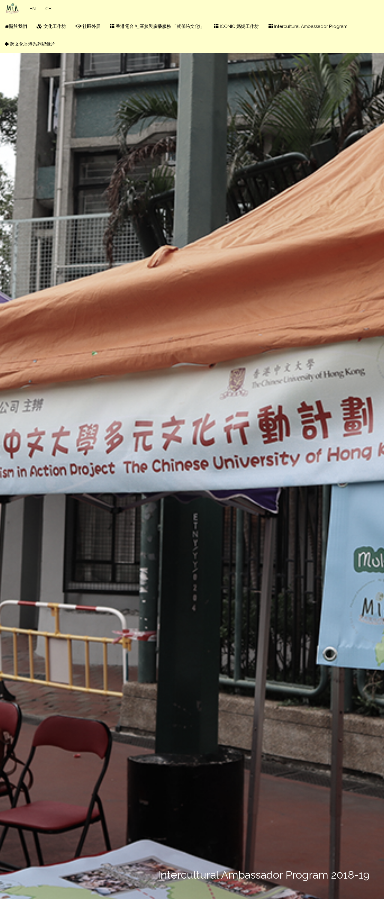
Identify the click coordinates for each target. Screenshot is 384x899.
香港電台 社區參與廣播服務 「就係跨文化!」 (160, 26)
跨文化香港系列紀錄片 (32, 44)
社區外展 (90, 26)
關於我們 (18, 26)
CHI (48, 8)
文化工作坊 (54, 26)
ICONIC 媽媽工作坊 (239, 26)
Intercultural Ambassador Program (310, 26)
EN (33, 8)
